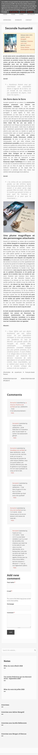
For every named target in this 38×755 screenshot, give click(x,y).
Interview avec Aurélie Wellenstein (14, 723)
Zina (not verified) (15, 510)
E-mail (9, 591)
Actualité (31, 14)
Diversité (18, 20)
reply (12, 413)
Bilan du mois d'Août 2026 (13, 666)
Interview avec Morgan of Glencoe (13, 734)
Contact (29, 20)
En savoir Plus (14, 12)
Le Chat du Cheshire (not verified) (18, 405)
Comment (10, 612)
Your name (11, 582)
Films (13, 14)
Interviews (7, 20)
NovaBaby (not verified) (17, 450)
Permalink (13, 403)
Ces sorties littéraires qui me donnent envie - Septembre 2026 (17, 678)
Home (5, 14)
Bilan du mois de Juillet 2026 (14, 689)
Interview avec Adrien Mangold (12, 712)
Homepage (10, 604)
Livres (21, 14)
